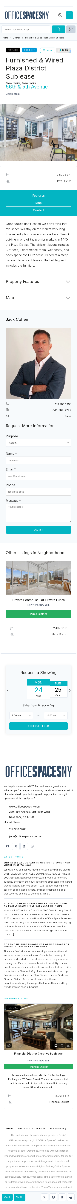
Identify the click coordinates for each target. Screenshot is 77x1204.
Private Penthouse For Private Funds (38, 600)
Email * (11, 469)
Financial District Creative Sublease (38, 1053)
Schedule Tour (38, 726)
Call (7, 1197)
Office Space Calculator (32, 1128)
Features (38, 195)
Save (49, 50)
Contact (38, 210)
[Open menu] (69, 15)
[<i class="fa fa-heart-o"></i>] (62, 1045)
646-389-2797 (62, 410)
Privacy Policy (58, 1128)
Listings (16, 38)
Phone (10, 485)
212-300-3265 (17, 829)
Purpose (12, 436)
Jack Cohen (17, 319)
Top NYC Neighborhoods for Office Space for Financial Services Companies (36, 945)
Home (5, 38)
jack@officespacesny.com (25, 836)
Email (19, 1197)
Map (38, 203)
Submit (38, 529)
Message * (13, 500)
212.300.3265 (63, 404)
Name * (11, 453)
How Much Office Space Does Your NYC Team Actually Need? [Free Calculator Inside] (35, 904)
